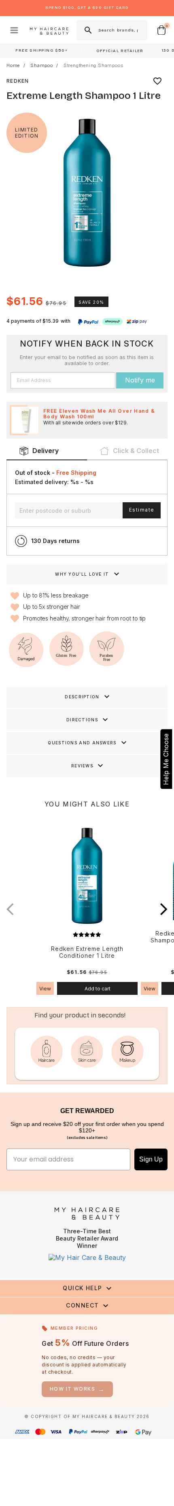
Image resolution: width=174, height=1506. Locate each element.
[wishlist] (157, 81)
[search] (87, 30)
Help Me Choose (166, 759)
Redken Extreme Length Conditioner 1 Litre (87, 952)
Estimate (141, 510)
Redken (17, 81)
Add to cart (97, 989)
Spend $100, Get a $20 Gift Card (86, 7)
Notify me (140, 380)
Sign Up (151, 1159)
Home (13, 65)
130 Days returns (55, 540)
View (45, 989)
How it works (77, 1389)
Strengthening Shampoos (93, 65)
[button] (164, 909)
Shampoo (41, 65)
